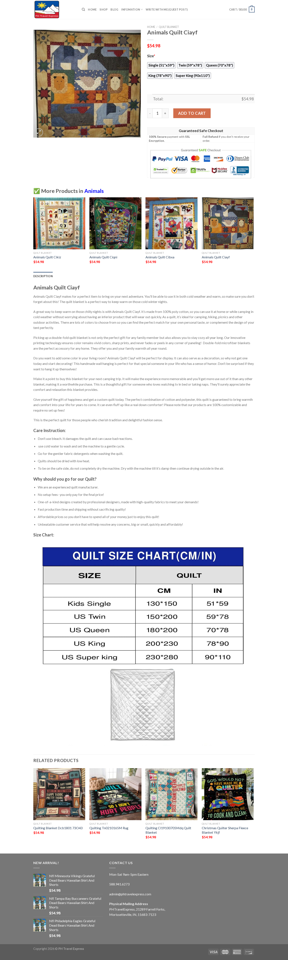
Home (92, 9)
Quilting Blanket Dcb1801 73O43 (58, 828)
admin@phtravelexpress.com (130, 894)
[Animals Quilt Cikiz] (59, 223)
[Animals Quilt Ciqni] (115, 223)
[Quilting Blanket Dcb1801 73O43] (59, 794)
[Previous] (33, 234)
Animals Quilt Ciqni (103, 257)
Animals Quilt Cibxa (159, 257)
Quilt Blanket (169, 27)
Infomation (130, 9)
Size (151, 56)
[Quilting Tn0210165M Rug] (115, 794)
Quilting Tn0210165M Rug (108, 828)
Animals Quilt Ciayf (216, 257)
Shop (104, 9)
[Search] (83, 9)
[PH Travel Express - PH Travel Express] (54, 9)
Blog (114, 9)
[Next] (253, 234)
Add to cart (192, 113)
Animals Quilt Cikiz (47, 257)
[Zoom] (39, 132)
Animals (94, 191)
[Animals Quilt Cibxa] (171, 223)
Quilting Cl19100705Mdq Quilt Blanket (168, 830)
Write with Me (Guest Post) (167, 9)
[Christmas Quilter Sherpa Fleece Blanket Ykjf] (228, 794)
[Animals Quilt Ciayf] (228, 223)
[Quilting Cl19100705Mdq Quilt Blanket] (171, 794)
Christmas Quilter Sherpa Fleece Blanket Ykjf (225, 830)
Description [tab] (43, 276)
